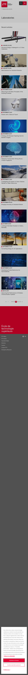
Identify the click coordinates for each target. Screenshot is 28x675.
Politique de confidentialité (9, 656)
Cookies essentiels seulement (14, 665)
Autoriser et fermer (14, 660)
